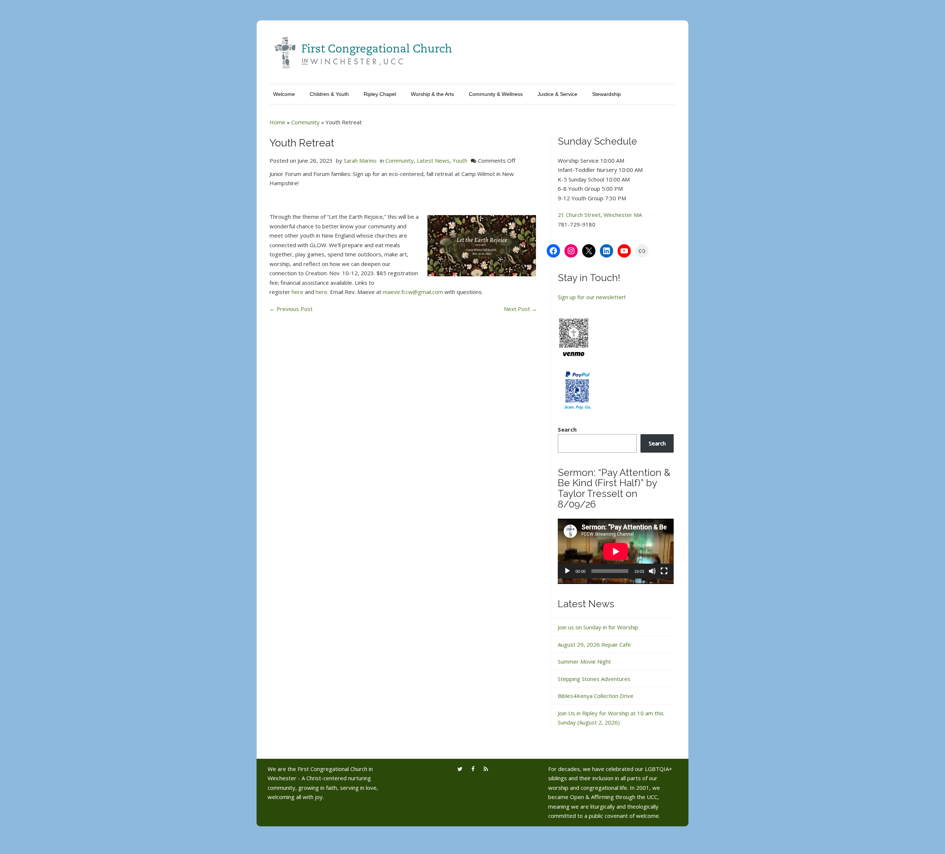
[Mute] (652, 571)
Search (567, 429)
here (297, 291)
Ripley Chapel (380, 94)
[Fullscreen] (664, 571)
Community (305, 122)
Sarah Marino (360, 160)
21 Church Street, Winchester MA (600, 214)
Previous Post (291, 308)
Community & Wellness (496, 94)
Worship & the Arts (432, 94)
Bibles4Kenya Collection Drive (595, 695)
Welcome (284, 94)
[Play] (567, 571)
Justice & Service (557, 94)
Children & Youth (329, 94)
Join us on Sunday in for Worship (598, 627)
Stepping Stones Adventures (594, 678)
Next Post (520, 308)
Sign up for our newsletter (591, 297)
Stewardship (606, 94)
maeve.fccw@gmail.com (413, 291)
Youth (460, 160)
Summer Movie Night (584, 661)
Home (277, 122)
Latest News (433, 160)
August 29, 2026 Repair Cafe (594, 644)
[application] (616, 551)
